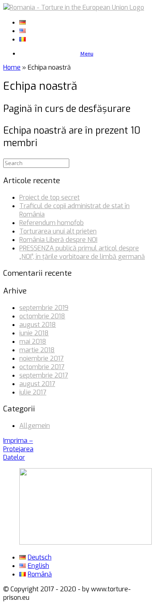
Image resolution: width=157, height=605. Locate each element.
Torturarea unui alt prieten (58, 231)
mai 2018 (32, 341)
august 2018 (37, 324)
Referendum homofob (51, 223)
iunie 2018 (34, 333)
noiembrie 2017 (41, 358)
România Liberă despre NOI (58, 239)
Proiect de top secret (49, 197)
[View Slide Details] (85, 542)
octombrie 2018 (42, 316)
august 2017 (37, 384)
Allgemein (34, 425)
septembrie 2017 (43, 375)
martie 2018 (37, 350)
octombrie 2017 (41, 367)
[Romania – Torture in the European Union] (73, 7)
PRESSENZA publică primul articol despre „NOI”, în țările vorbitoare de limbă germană (82, 252)
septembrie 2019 (43, 308)
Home (12, 67)
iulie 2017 (32, 392)
